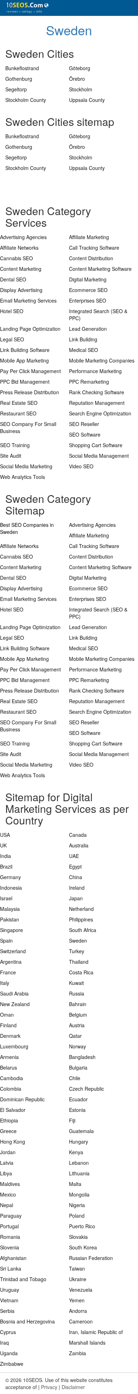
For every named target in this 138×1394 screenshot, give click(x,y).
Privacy (49, 1386)
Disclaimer (73, 1386)
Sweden (69, 30)
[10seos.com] (24, 8)
